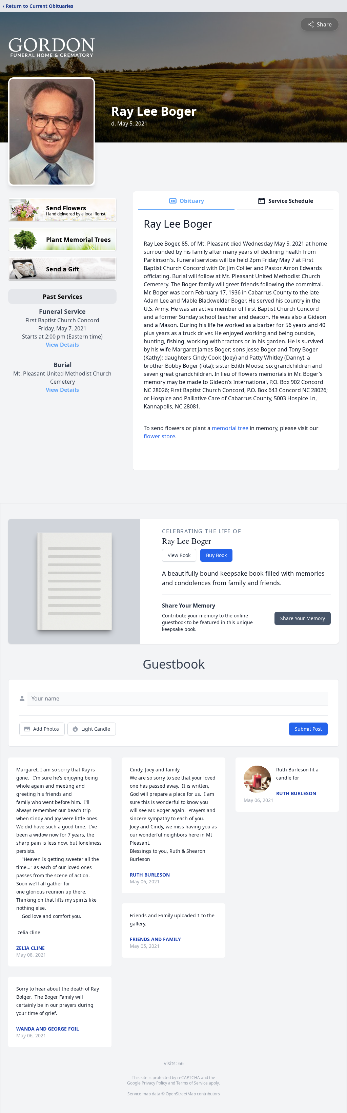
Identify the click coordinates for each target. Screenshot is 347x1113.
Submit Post (308, 729)
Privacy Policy (154, 1083)
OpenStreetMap (181, 1094)
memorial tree (230, 428)
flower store (159, 436)
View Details (62, 344)
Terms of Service (192, 1083)
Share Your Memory (302, 618)
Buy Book (216, 555)
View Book (179, 555)
